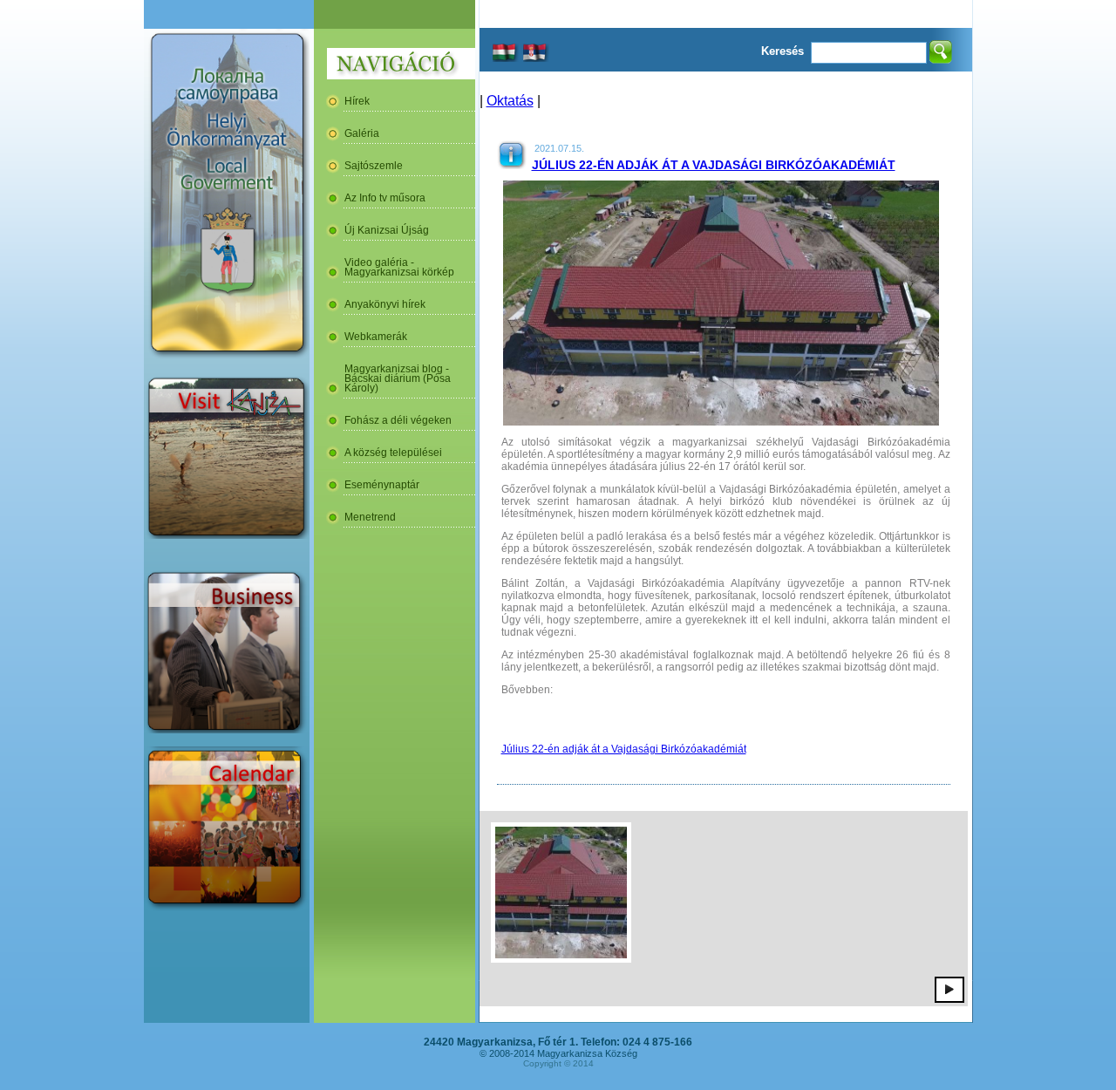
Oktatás (510, 100)
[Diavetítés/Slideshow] (949, 988)
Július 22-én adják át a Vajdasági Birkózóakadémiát (713, 165)
